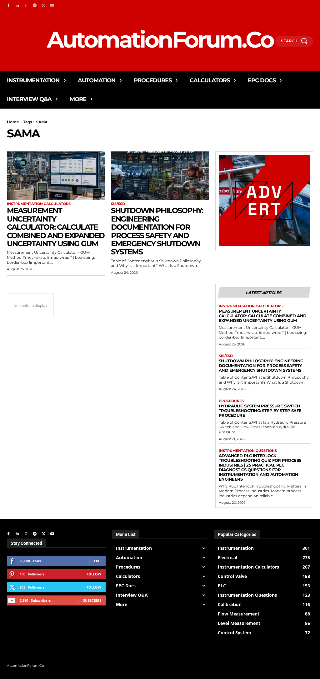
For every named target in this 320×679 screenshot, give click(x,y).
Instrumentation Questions (248, 451)
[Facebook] (8, 5)
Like (97, 561)
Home (13, 122)
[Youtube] (52, 5)
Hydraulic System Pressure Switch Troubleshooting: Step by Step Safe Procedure (260, 410)
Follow (94, 574)
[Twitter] (43, 5)
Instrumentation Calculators (39, 204)
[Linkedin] (17, 5)
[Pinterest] (26, 5)
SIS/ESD (118, 204)
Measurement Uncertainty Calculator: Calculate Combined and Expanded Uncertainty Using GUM (55, 227)
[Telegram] (35, 5)
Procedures (231, 401)
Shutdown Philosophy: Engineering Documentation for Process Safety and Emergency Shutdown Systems (157, 231)
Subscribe (92, 600)
